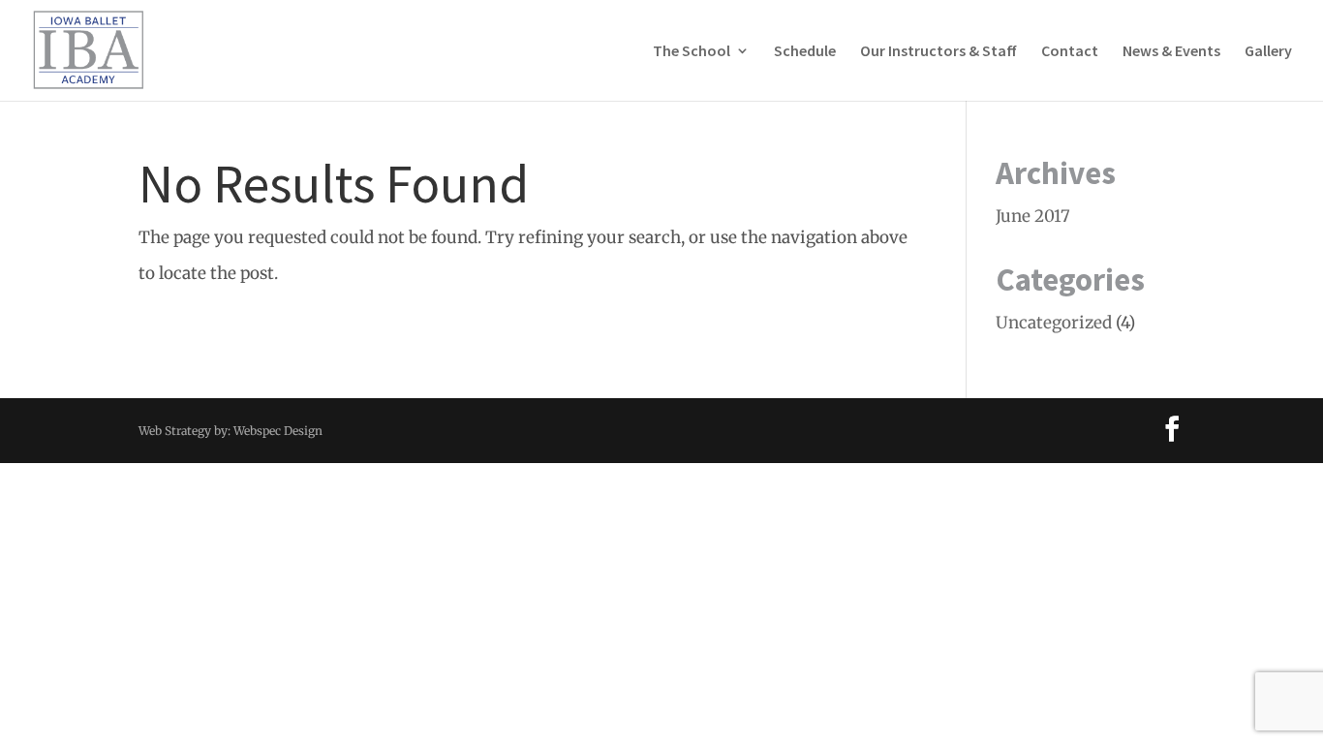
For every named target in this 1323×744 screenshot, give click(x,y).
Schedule (805, 52)
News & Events (1171, 52)
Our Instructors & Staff (938, 52)
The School (691, 52)
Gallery (1268, 52)
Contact (1069, 52)
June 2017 (1033, 216)
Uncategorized (1054, 322)
